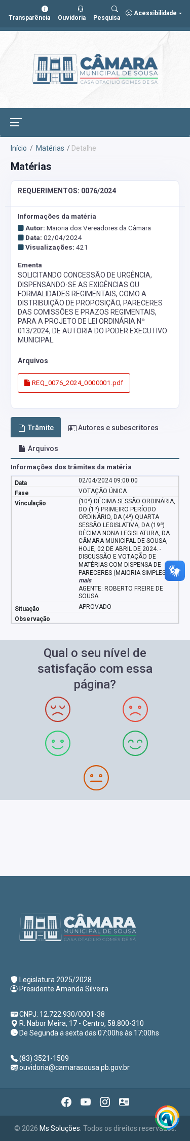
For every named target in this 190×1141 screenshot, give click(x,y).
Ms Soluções (60, 1128)
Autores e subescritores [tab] (118, 428)
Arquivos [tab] (43, 448)
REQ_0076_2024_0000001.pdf (77, 383)
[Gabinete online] (124, 1102)
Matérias (49, 148)
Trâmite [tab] (41, 428)
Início (19, 148)
